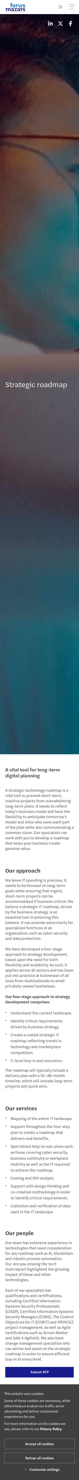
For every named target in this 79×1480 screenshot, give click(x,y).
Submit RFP (40, 1371)
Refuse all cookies (39, 1457)
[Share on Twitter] (60, 23)
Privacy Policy (51, 1428)
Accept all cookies (39, 1443)
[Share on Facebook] (70, 23)
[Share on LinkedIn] (50, 23)
